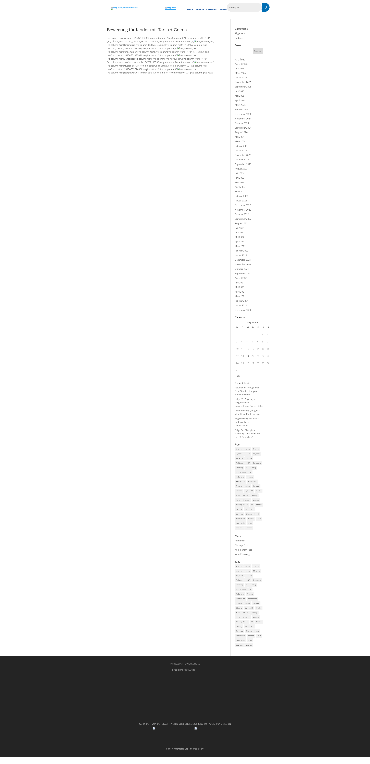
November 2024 (243, 118)
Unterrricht (240, 523)
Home (190, 10)
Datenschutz (192, 663)
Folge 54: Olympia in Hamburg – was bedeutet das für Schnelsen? (247, 433)
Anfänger (240, 463)
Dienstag (239, 467)
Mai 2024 (239, 136)
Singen (249, 514)
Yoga (250, 523)
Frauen (239, 486)
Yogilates (239, 528)
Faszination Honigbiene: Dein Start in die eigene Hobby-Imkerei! (247, 391)
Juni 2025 (239, 91)
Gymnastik (249, 491)
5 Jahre (247, 449)
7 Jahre (239, 453)
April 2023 (240, 186)
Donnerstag (251, 467)
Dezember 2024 (243, 114)
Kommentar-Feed (243, 549)
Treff (259, 518)
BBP (248, 463)
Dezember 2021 (243, 259)
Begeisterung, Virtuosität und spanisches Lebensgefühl (247, 422)
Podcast (239, 37)
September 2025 (243, 86)
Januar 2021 (241, 305)
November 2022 (243, 209)
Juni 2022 (239, 232)
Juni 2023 (239, 177)
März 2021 (240, 296)
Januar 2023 (241, 200)
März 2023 (240, 191)
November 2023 (243, 155)
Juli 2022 (239, 227)
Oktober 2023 (242, 159)
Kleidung (253, 495)
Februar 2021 (241, 300)
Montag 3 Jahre (242, 504)
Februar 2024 (241, 145)
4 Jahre (239, 449)
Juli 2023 (239, 173)
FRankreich (240, 481)
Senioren (239, 514)
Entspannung (241, 472)
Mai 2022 (239, 237)
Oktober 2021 (242, 268)
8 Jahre (247, 453)
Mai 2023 (239, 182)
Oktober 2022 (242, 214)
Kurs (238, 500)
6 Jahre (256, 449)
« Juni (237, 375)
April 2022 (240, 241)
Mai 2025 (239, 95)
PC (252, 504)
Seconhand (249, 509)
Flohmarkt (240, 477)
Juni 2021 (239, 282)
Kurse (223, 10)
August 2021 (241, 278)
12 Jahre (239, 458)
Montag (256, 500)
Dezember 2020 (243, 309)
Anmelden (240, 540)
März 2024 (240, 141)
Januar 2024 (241, 150)
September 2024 (243, 127)
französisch (252, 481)
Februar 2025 (241, 109)
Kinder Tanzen (242, 495)
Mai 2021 (239, 287)
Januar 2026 (241, 77)
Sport (257, 514)
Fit (250, 472)
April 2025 (240, 100)
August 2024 (241, 132)
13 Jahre (249, 458)
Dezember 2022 (243, 205)
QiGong (239, 509)
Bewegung (257, 463)
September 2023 (243, 164)
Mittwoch (246, 500)
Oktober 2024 (242, 123)
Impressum (176, 663)
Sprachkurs (240, 518)
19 (247, 355)
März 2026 (240, 73)
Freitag (247, 486)
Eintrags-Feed (241, 545)
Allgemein (240, 33)
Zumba (249, 528)
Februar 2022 (241, 250)
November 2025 (243, 82)
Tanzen (251, 518)
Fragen (250, 477)
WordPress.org (242, 554)
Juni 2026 (239, 68)
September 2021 (243, 273)
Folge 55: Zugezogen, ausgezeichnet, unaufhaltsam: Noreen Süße (249, 402)
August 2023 (241, 168)
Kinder (258, 491)
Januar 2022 (241, 255)
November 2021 (243, 264)
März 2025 (240, 104)
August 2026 (241, 63)
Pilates (259, 504)
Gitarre (239, 491)
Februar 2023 (241, 196)
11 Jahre (256, 453)
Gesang (256, 486)
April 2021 (240, 291)
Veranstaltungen (206, 10)
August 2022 (241, 223)
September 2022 (243, 218)
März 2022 (240, 246)
